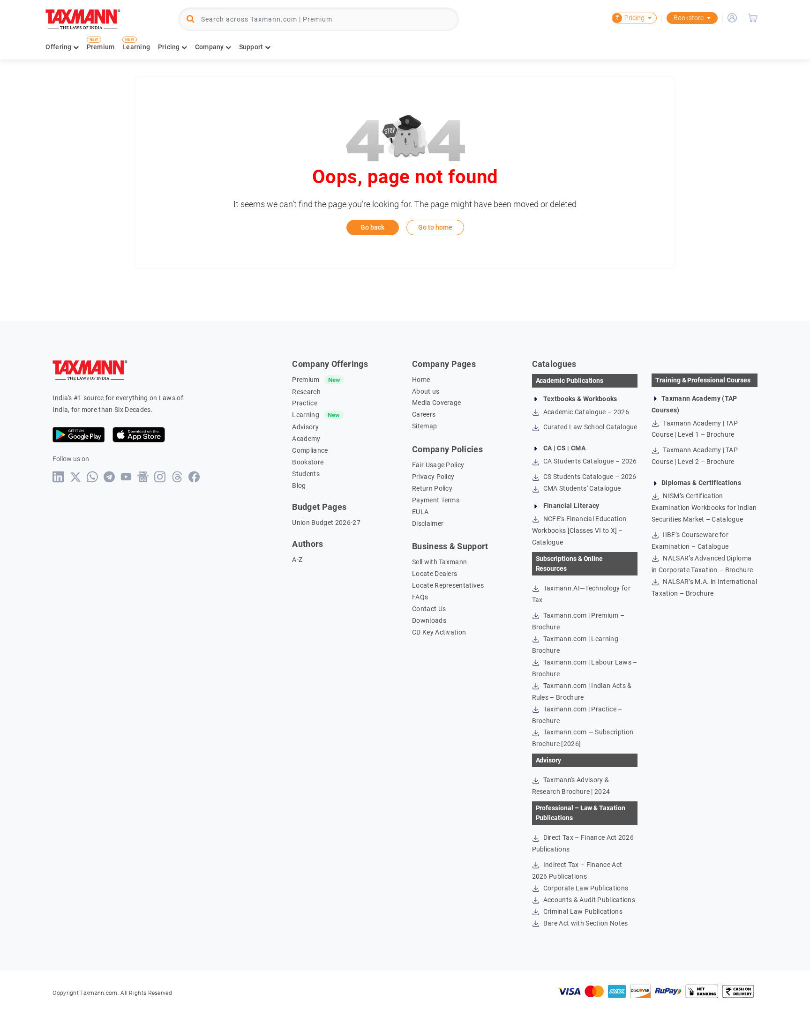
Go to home (435, 227)
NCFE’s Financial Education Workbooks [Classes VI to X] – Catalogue (579, 530)
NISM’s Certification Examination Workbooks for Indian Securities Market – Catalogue (704, 507)
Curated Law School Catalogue (590, 427)
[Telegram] (109, 477)
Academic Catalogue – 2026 (585, 412)
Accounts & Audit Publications (589, 900)
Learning (136, 47)
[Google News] (143, 477)
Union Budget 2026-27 (326, 522)
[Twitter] (76, 477)
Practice (304, 403)
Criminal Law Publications (582, 911)
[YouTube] (126, 477)
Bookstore (689, 18)
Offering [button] (59, 47)
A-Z (297, 559)
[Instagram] (160, 477)
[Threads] (177, 477)
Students (306, 474)
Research (306, 392)
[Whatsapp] (92, 477)
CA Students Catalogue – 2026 (589, 461)
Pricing (630, 18)
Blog (299, 485)
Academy (306, 438)
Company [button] (210, 47)
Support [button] (252, 47)
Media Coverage (436, 402)
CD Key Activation (439, 632)
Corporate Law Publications (585, 888)
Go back (372, 227)
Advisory (305, 427)
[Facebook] (194, 477)
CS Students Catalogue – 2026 (589, 476)
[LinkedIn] (58, 477)
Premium (101, 47)
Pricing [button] (169, 47)
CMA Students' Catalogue (581, 488)
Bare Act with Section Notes (585, 923)
